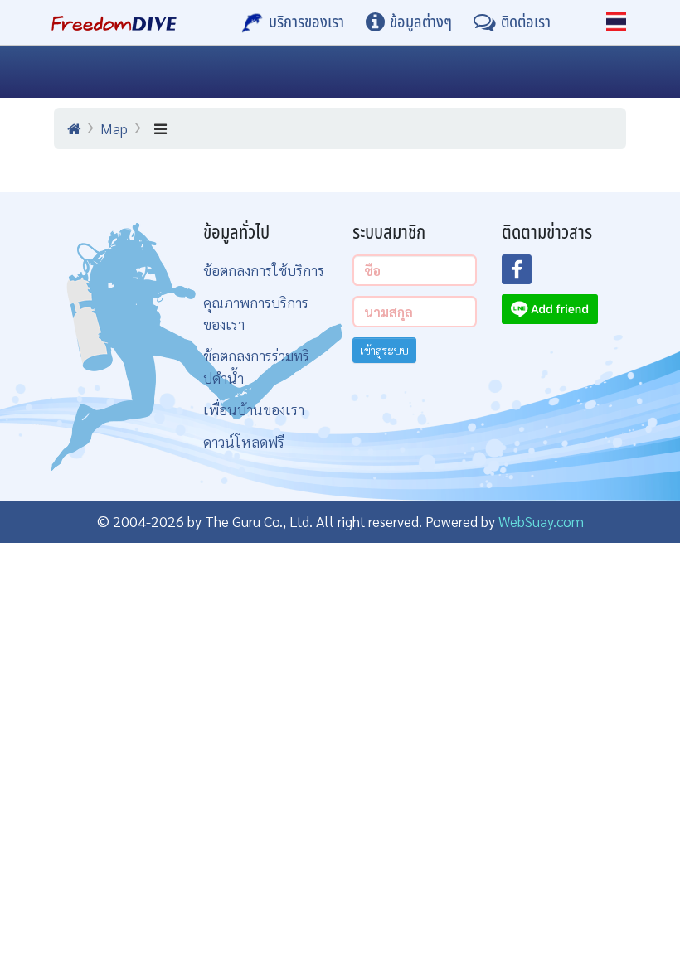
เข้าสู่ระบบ (384, 349)
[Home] (73, 128)
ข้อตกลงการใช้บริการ (263, 269)
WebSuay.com (541, 520)
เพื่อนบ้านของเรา (253, 409)
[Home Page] (114, 22)
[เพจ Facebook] (526, 274)
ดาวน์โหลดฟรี (243, 441)
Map (114, 128)
